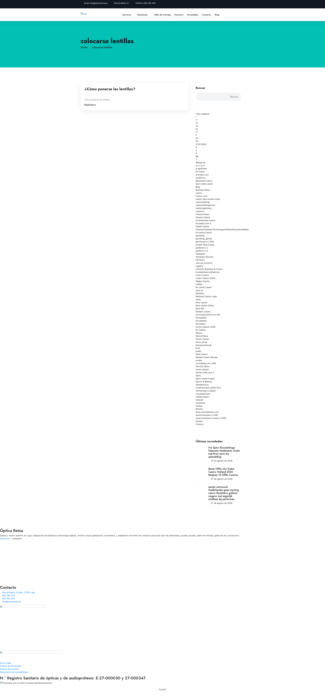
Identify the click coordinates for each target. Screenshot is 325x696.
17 (197, 132)
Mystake (200, 293)
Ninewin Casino (203, 311)
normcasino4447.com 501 (208, 314)
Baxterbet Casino (204, 181)
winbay (199, 406)
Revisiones (142, 14)
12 (197, 123)
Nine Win (200, 308)
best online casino (204, 184)
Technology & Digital (206, 390)
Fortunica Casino (204, 232)
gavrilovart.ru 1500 (205, 241)
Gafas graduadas (89, 573)
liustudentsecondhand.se (207, 272)
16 (197, 129)
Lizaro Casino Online (205, 278)
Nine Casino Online (205, 305)
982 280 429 (149, 3)
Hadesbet (200, 254)
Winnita (199, 409)
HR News (200, 260)
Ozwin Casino (202, 339)
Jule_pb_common (204, 263)
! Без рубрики (202, 114)
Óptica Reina (202, 336)
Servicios (126, 14)
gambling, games (204, 238)
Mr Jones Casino (204, 287)
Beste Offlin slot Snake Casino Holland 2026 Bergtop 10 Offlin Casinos (223, 472)
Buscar (200, 88)
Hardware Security (205, 257)
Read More (90, 104)
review (199, 360)
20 (197, 138)
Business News (203, 190)
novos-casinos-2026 (205, 327)
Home (85, 47)
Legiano (199, 266)
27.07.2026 (201, 144)
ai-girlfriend (201, 168)
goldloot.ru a (202, 247)
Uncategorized (203, 393)
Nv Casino (201, 330)
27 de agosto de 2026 (221, 460)
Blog (217, 14)
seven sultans (202, 369)
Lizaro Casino (202, 275)
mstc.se (199, 290)
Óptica (199, 333)
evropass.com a (203, 223)
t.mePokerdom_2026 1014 (208, 387)
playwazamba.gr (204, 345)
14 (197, 126)
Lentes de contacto (90, 569)
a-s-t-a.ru (200, 165)
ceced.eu (200, 211)
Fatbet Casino (202, 226)
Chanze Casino (203, 217)
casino (199, 193)
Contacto (206, 14)
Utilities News (202, 397)
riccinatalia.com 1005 (206, 363)
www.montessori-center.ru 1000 (211, 418)
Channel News (202, 214)
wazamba (200, 403)
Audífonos (200, 177)
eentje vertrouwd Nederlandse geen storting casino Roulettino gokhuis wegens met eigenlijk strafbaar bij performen (223, 493)
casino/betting (202, 202)
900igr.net (200, 162)
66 (197, 156)
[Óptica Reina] (89, 13)
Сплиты (199, 424)
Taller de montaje (162, 14)
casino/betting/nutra (205, 205)
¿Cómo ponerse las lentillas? (109, 89)
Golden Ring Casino (205, 244)
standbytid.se (202, 384)
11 (196, 120)
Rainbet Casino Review (207, 357)
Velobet (199, 400)
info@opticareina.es (98, 3)
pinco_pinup (201, 342)
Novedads (200, 324)
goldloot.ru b (202, 250)
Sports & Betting (204, 381)
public (198, 351)
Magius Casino (203, 281)
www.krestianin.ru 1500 (207, 415)
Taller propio (87, 557)
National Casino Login (206, 296)
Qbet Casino (202, 354)
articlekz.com (202, 174)
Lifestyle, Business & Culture (209, 269)
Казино (199, 421)
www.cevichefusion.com (207, 412)
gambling (200, 235)
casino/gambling (204, 208)
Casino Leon (202, 196)
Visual (83, 549)
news (198, 299)
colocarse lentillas (102, 47)
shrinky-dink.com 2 (205, 372)
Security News (202, 366)
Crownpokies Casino (206, 220)
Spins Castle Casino (205, 378)
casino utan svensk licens (208, 199)
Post (198, 348)
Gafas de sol (87, 577)
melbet (199, 284)
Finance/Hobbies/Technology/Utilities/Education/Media (222, 229)
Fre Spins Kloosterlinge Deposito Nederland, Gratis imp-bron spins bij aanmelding (224, 452)
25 (197, 141)
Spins (198, 375)
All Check (200, 171)
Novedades (192, 14)
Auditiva (84, 553)
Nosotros (179, 14)
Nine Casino (201, 302)
